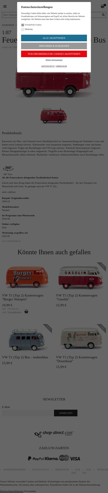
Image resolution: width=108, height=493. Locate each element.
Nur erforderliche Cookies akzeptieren (54, 54)
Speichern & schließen (54, 46)
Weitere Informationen (54, 60)
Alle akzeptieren (54, 38)
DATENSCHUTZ (48, 66)
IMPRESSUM (61, 66)
